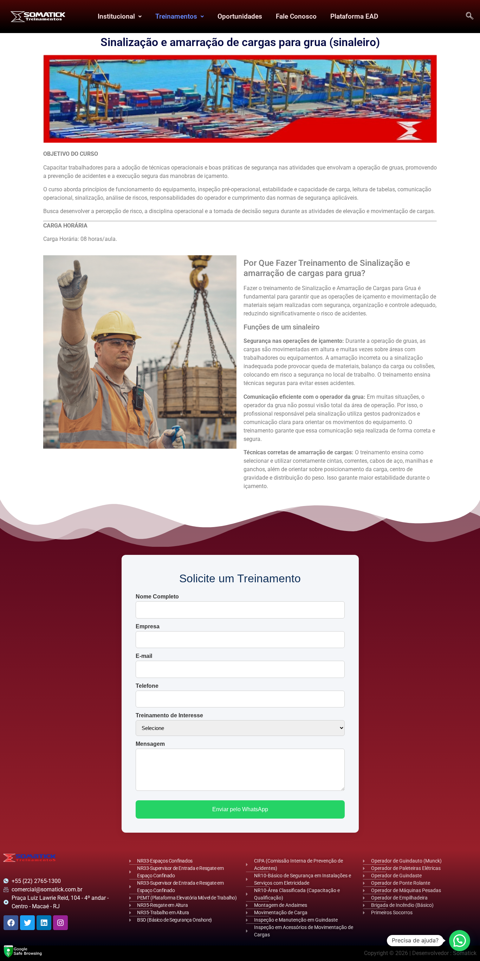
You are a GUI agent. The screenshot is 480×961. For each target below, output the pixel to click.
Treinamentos (176, 16)
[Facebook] (11, 922)
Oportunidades (240, 16)
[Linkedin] (44, 922)
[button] (119, 17)
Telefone (147, 686)
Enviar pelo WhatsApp (240, 809)
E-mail (144, 656)
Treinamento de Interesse (169, 715)
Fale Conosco (296, 16)
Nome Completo (157, 597)
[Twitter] (27, 922)
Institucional (116, 16)
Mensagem (150, 744)
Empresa (148, 626)
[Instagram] (60, 922)
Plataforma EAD (354, 16)
